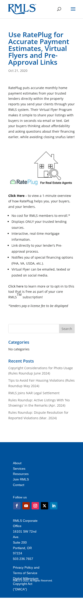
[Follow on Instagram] (35, 505)
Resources (21, 474)
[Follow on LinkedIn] (53, 505)
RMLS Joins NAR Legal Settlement (33, 393)
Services (19, 468)
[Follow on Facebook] (17, 505)
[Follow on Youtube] (26, 505)
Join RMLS (21, 479)
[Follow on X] (44, 505)
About (17, 463)
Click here (16, 286)
